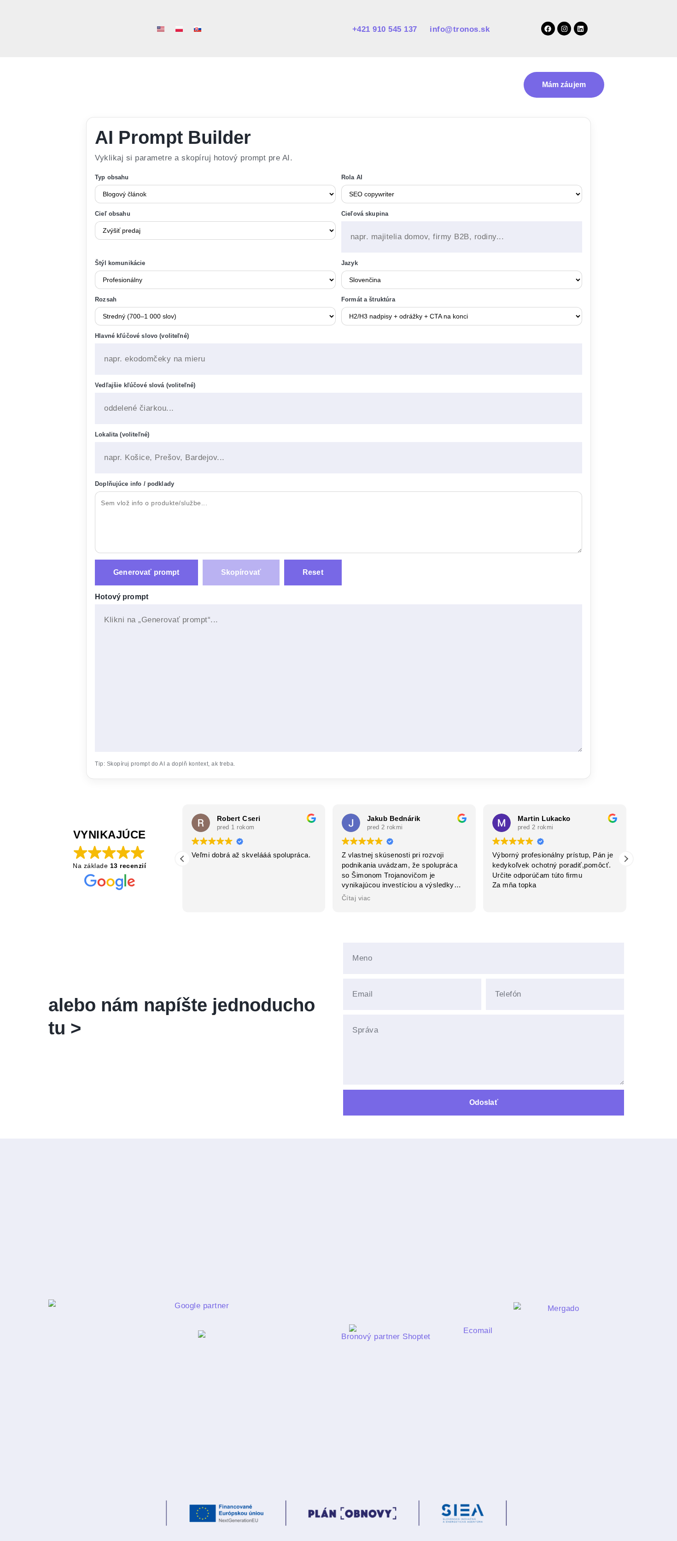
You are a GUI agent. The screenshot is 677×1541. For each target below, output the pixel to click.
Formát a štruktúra (368, 299)
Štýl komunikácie (120, 263)
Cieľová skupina (364, 213)
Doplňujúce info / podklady (134, 483)
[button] (626, 859)
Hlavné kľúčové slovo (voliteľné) (142, 335)
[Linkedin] (581, 28)
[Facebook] (548, 28)
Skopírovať (241, 572)
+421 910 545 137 (386, 29)
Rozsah (106, 299)
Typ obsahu (112, 177)
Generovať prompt (146, 572)
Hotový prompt (121, 597)
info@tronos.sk (460, 29)
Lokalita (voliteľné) (122, 434)
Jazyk (349, 263)
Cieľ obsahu (112, 213)
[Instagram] (564, 28)
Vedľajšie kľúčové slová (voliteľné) (145, 385)
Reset (313, 572)
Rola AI (351, 177)
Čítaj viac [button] (206, 898)
